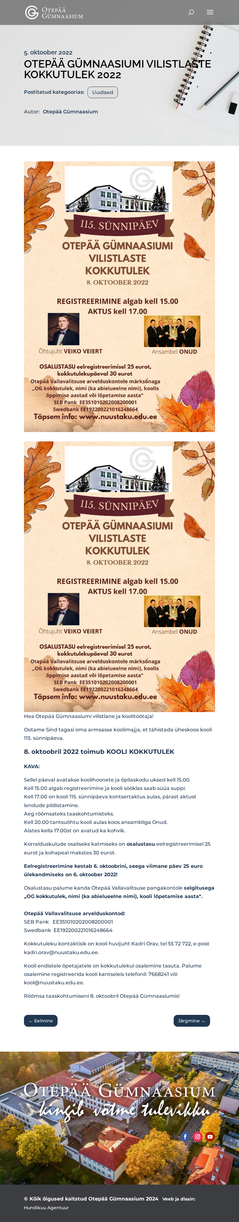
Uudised (102, 92)
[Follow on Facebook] (185, 1137)
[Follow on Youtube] (210, 1137)
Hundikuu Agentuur (46, 1207)
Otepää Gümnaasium (70, 112)
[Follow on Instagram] (198, 1137)
